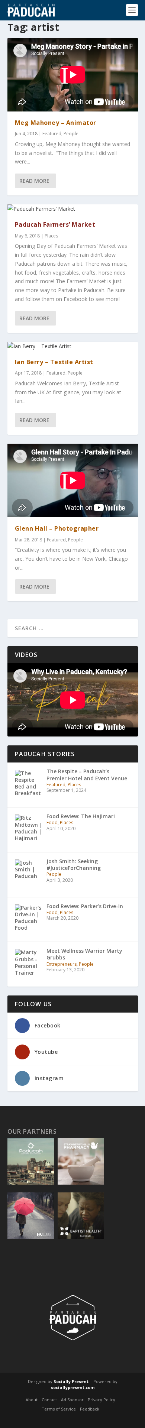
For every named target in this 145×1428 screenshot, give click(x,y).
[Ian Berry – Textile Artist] (72, 346)
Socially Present (71, 1381)
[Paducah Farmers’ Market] (72, 208)
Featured (51, 133)
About (32, 1399)
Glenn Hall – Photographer (57, 528)
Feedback (89, 1409)
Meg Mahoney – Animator (55, 123)
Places (51, 236)
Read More (34, 180)
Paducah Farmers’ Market (55, 224)
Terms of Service (59, 1409)
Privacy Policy (101, 1399)
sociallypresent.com (72, 1387)
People (71, 133)
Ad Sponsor (72, 1399)
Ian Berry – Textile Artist (54, 362)
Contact (49, 1399)
